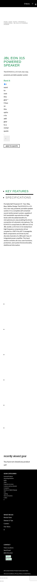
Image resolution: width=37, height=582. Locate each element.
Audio (15, 21)
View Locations (8, 548)
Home (6, 21)
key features (17, 191)
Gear (10, 21)
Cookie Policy (27, 573)
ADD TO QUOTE (12, 146)
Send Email (7, 550)
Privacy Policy (19, 573)
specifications (18, 197)
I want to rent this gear (6, 109)
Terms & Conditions (9, 573)
